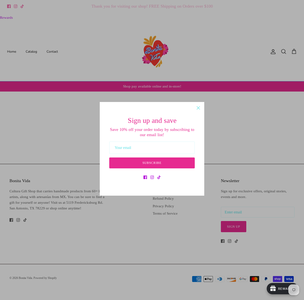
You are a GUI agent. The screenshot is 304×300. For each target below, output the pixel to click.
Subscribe (152, 163)
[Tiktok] (159, 177)
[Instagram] (152, 177)
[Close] (198, 108)
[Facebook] (145, 177)
